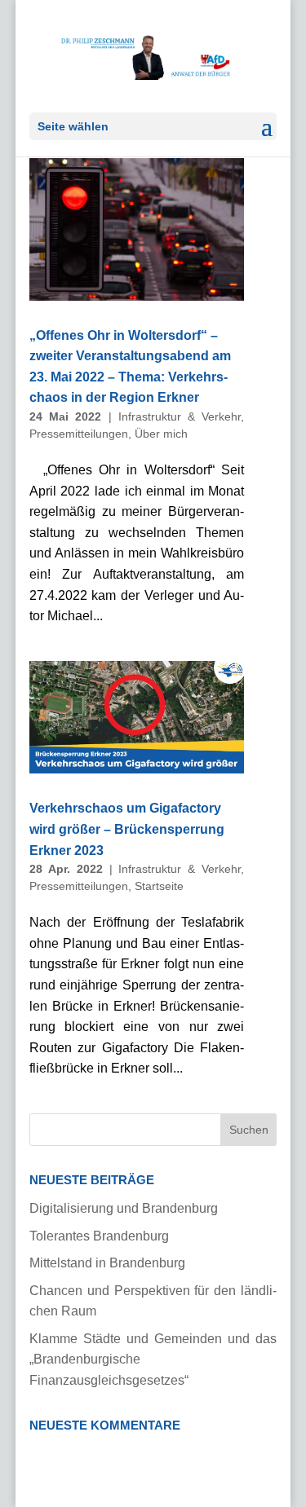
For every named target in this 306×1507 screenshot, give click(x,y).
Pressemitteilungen (78, 433)
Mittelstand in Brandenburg (107, 1263)
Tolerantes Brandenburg (99, 1236)
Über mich (161, 433)
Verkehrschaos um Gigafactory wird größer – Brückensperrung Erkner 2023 (126, 829)
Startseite (159, 885)
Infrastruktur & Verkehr (180, 416)
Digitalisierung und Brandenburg (123, 1208)
